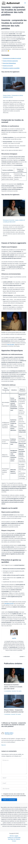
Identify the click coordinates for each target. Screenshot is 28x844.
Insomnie (14, 691)
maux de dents (10, 344)
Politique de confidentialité (14, 837)
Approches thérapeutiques (9, 63)
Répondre (3, 745)
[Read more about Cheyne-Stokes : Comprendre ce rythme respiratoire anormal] (14, 701)
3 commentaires (7, 691)
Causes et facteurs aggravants (10, 60)
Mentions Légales (14, 835)
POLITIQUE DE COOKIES (14, 839)
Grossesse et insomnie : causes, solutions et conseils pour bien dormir (13, 686)
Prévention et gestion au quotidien (11, 68)
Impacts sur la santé (8, 65)
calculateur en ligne (9, 603)
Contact (14, 841)
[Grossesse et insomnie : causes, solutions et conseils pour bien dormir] (14, 208)
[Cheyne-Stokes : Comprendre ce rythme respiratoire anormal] (14, 84)
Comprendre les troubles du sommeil (12, 58)
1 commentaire (7, 714)
